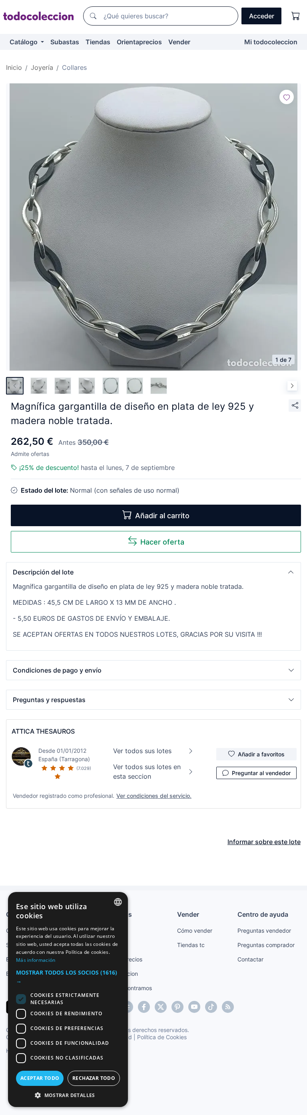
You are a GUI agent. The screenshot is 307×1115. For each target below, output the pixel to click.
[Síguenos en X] (161, 1007)
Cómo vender (194, 930)
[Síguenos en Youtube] (194, 1007)
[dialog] (68, 999)
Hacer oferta (162, 542)
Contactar (250, 959)
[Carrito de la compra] (296, 16)
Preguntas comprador (266, 944)
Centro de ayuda (262, 914)
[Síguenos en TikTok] (211, 1007)
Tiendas (98, 42)
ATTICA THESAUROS (43, 731)
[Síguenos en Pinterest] (177, 1007)
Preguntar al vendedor (261, 773)
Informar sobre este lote (264, 842)
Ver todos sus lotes (142, 751)
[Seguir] (286, 97)
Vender (179, 42)
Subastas (64, 42)
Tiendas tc (191, 944)
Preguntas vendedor (264, 930)
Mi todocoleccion (270, 42)
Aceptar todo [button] (40, 1078)
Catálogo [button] (24, 42)
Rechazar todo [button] (93, 1078)
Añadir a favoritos (261, 754)
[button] (153, 572)
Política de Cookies (162, 1037)
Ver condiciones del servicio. (153, 795)
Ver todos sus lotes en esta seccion (147, 771)
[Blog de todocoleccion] (228, 1007)
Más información (36, 960)
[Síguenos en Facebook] (144, 1007)
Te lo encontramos (128, 988)
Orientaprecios (139, 42)
